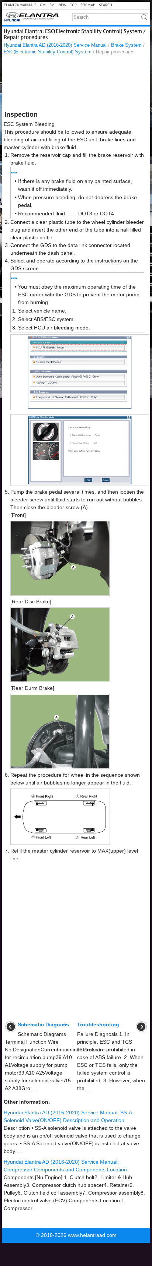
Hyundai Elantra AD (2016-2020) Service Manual (55, 45)
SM (52, 5)
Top (73, 5)
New (62, 5)
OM (43, 5)
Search (105, 5)
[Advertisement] (76, 84)
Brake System (126, 45)
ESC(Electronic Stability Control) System (47, 51)
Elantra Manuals (20, 5)
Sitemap (87, 5)
